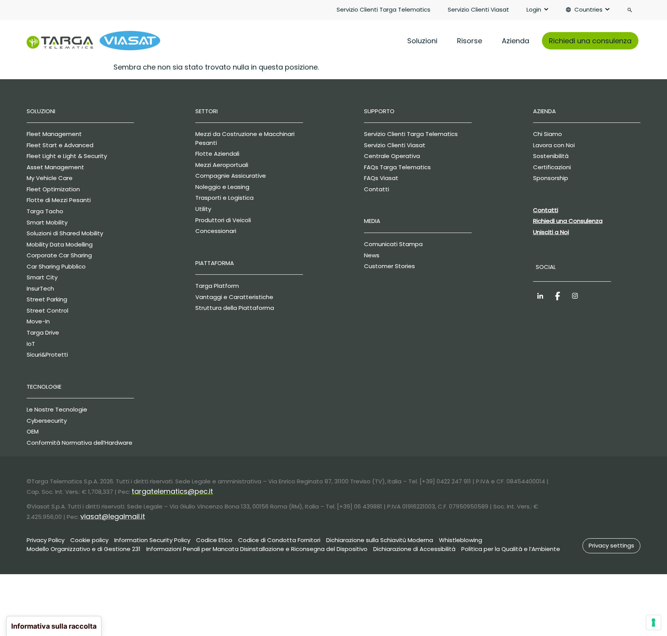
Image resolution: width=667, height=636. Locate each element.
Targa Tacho (45, 211)
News (371, 255)
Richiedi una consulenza (590, 41)
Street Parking (47, 299)
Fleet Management (54, 134)
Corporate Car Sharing (59, 255)
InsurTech (40, 288)
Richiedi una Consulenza (568, 221)
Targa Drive (43, 332)
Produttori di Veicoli (223, 220)
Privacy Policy (45, 540)
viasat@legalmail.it (112, 516)
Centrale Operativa (392, 156)
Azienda (515, 41)
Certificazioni (552, 167)
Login (533, 9)
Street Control (47, 310)
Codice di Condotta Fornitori (279, 540)
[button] (611, 546)
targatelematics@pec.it (172, 491)
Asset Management (55, 167)
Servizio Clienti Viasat (478, 9)
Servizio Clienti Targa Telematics (383, 9)
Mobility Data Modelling (60, 244)
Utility (203, 209)
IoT (31, 344)
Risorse (469, 41)
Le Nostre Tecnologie (57, 409)
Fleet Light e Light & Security (67, 156)
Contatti (376, 189)
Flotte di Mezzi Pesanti (59, 200)
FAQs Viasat (381, 178)
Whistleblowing (460, 540)
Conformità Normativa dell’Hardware (79, 443)
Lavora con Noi (554, 145)
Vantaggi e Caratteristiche (234, 297)
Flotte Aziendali (217, 154)
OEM (33, 431)
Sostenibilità (551, 156)
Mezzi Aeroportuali (221, 165)
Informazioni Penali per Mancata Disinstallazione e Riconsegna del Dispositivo (256, 549)
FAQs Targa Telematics (397, 167)
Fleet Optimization (53, 189)
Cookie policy (89, 540)
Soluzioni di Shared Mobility (65, 233)
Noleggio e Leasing (222, 187)
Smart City (42, 277)
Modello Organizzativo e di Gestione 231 (84, 549)
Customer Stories (389, 266)
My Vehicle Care (50, 178)
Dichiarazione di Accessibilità (414, 549)
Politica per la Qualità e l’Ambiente (510, 549)
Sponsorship (550, 178)
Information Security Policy (152, 540)
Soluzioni (422, 41)
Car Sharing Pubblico (56, 266)
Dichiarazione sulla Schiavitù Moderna (379, 540)
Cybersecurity (47, 421)
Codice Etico (214, 540)
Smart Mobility (47, 222)
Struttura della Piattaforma (234, 308)
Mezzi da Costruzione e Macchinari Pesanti (245, 138)
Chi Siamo (547, 134)
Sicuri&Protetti (47, 354)
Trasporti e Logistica (224, 198)
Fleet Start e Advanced (60, 145)
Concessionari (215, 231)
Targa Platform (217, 286)
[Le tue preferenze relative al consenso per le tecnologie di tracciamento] (653, 622)
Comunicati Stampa (393, 244)
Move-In (38, 321)
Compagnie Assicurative (230, 176)
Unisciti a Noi (551, 232)
